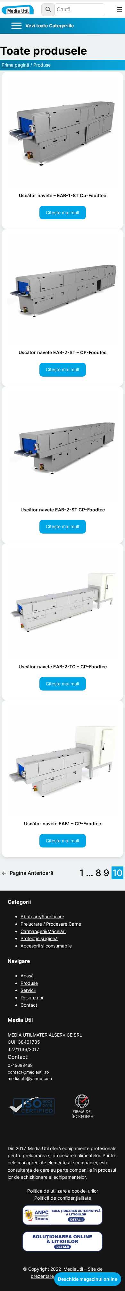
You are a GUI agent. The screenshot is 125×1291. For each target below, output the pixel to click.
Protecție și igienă (39, 938)
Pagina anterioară (27, 873)
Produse (29, 983)
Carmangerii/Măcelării (43, 931)
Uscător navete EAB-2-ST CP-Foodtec (63, 509)
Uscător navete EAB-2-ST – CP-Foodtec (62, 352)
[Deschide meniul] (119, 10)
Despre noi (32, 997)
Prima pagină (15, 65)
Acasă (27, 975)
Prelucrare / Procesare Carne (51, 924)
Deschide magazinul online (87, 1279)
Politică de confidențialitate (62, 1198)
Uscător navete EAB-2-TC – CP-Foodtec (63, 666)
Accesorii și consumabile (46, 945)
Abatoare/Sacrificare (42, 916)
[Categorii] (42, 26)
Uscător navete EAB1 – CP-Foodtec (62, 823)
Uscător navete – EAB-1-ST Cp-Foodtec (62, 195)
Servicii (28, 990)
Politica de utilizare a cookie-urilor (62, 1191)
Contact (29, 1005)
